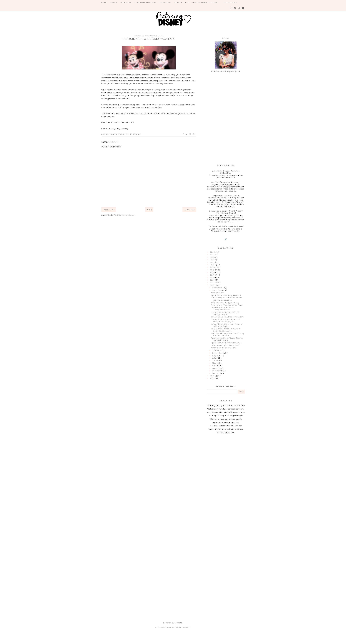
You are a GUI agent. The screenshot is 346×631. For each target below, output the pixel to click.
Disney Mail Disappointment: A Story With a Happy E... (225, 320)
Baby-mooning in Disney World (225, 345)
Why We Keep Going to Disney (225, 303)
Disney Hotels (181, 3)
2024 (212, 257)
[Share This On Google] (194, 134)
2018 (212, 272)
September (217, 353)
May (214, 363)
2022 (212, 262)
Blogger (178, 623)
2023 (212, 260)
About (113, 3)
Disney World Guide (144, 3)
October (216, 350)
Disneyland (165, 3)
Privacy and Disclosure (205, 3)
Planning (135, 134)
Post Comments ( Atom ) (125, 215)
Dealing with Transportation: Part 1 (227, 305)
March (215, 368)
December (217, 288)
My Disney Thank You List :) (224, 348)
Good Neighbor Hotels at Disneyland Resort (222, 309)
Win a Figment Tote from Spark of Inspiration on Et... (226, 325)
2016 (212, 278)
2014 (212, 283)
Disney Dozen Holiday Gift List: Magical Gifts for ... (225, 313)
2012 (212, 376)
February (216, 371)
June (214, 360)
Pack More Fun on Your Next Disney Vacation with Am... (227, 334)
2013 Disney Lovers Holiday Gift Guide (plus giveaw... (225, 330)
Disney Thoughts (119, 134)
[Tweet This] (186, 134)
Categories (229, 3)
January (216, 373)
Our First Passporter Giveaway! (225, 182)
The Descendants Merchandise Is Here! (226, 226)
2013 (212, 285)
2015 (212, 280)
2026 (212, 252)
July (214, 358)
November (217, 290)
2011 (212, 378)
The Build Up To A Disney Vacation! (227, 317)
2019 (212, 270)
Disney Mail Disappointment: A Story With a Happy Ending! (226, 212)
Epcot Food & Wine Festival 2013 (226, 343)
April (214, 366)
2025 (212, 255)
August (215, 355)
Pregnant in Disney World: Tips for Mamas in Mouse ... (227, 339)
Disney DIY (125, 3)
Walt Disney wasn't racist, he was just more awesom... (226, 299)
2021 (212, 265)
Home (104, 3)
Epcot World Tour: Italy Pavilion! (226, 295)
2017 (212, 275)
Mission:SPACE (218, 293)
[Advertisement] (226, 118)
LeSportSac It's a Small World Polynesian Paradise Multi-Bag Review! (226, 196)
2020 (212, 267)
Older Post (189, 210)
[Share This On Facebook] (183, 134)
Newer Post (108, 210)
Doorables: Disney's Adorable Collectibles (225, 172)
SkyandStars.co (183, 627)
